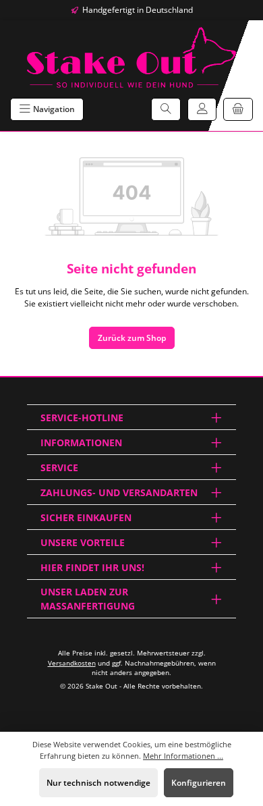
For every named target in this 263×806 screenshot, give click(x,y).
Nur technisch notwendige (98, 782)
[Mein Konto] (202, 109)
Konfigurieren (198, 782)
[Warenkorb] (238, 109)
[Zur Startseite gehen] (131, 57)
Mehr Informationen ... (183, 756)
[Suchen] (166, 109)
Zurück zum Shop (132, 338)
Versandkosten (72, 663)
